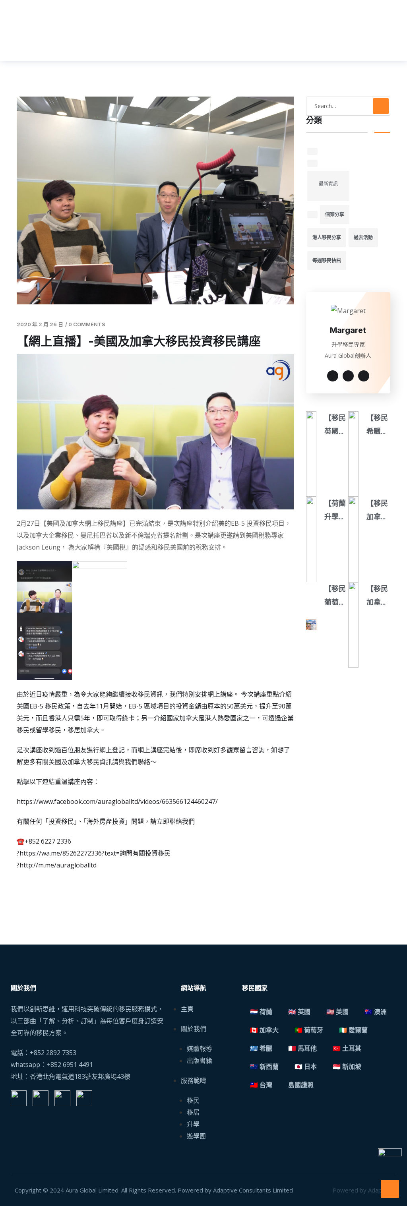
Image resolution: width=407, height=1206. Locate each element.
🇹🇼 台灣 (261, 1085)
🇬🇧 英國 (299, 1012)
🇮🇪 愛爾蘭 (353, 1030)
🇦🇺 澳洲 (375, 1012)
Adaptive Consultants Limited (253, 1190)
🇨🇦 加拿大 (264, 1030)
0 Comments (86, 324)
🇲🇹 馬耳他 (302, 1048)
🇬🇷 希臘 (261, 1048)
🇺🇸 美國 (337, 1012)
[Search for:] (348, 106)
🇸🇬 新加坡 (347, 1066)
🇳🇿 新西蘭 (264, 1066)
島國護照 (301, 1085)
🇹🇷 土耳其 (347, 1048)
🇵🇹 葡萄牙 (309, 1030)
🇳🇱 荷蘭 (261, 1012)
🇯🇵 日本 (306, 1066)
